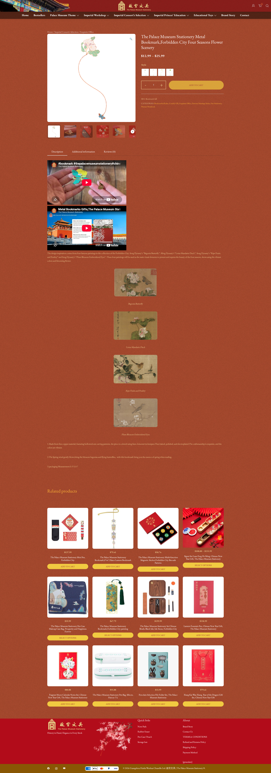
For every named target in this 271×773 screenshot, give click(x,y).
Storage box (142, 742)
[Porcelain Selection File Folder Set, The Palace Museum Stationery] (158, 665)
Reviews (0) (109, 151)
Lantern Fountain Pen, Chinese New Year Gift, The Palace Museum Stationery (203, 627)
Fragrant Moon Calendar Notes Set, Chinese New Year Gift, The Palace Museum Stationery (67, 696)
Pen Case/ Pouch (145, 736)
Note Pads (142, 726)
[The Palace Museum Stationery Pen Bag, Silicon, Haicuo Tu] (112, 665)
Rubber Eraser (144, 731)
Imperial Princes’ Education (170, 15)
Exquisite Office (87, 31)
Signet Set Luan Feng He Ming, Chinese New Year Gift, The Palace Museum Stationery (203, 557)
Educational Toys (203, 15)
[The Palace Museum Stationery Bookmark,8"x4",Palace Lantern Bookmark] (112, 528)
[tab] (57, 151)
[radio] (145, 72)
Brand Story (228, 15)
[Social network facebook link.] (48, 768)
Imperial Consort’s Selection (130, 15)
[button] (131, 39)
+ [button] (161, 85)
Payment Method (190, 752)
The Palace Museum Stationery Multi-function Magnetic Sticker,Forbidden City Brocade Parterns (158, 560)
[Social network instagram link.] (56, 768)
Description (57, 151)
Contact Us (188, 731)
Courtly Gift (173, 103)
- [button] (145, 85)
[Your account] (253, 6)
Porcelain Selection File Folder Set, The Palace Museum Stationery (158, 696)
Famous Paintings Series (201, 103)
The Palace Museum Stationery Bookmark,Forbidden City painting (113, 627)
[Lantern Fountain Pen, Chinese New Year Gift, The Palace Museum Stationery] (203, 597)
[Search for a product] (267, 6)
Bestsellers (39, 15)
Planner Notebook (148, 106)
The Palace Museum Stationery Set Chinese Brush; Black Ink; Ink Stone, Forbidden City (158, 627)
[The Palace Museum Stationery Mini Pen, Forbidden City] (67, 528)
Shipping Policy (189, 747)
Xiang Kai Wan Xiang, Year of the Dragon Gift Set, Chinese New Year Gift (203, 696)
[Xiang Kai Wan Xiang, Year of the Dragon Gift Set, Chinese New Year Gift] (203, 665)
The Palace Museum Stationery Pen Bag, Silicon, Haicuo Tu (113, 696)
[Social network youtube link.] (64, 768)
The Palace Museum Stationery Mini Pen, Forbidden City (67, 558)
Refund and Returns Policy (194, 742)
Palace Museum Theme (63, 15)
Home (25, 15)
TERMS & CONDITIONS (195, 736)
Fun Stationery (216, 103)
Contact (244, 15)
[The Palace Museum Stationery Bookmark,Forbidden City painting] (112, 597)
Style (143, 64)
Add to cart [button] (68, 566)
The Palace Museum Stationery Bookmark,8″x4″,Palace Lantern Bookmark (113, 558)
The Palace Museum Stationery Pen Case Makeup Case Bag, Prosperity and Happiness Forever (68, 629)
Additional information (83, 151)
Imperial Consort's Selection (66, 31)
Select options (203, 565)
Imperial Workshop (95, 15)
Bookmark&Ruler (161, 103)
